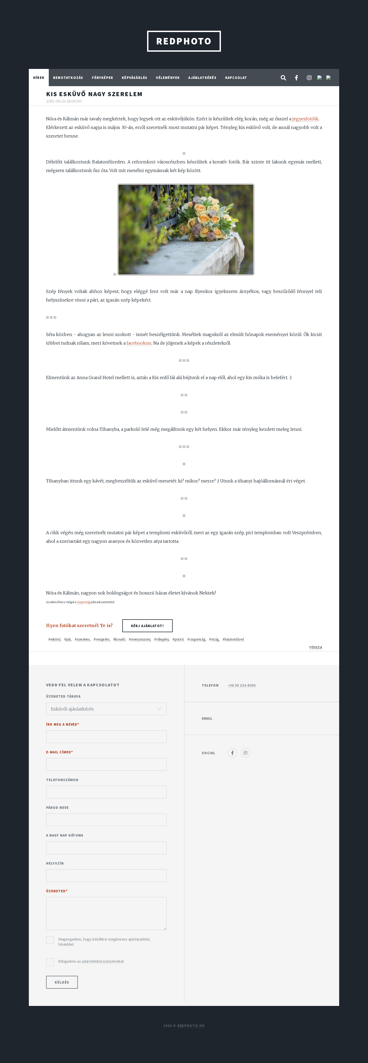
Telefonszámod (62, 780)
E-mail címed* (59, 752)
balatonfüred (234, 639)
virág (215, 639)
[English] (320, 78)
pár (68, 639)
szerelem (83, 639)
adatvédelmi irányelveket (103, 961)
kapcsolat (236, 77)
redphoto (184, 41)
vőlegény (162, 639)
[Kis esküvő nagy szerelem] (184, 153)
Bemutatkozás (68, 77)
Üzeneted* (57, 891)
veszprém (102, 639)
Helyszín (55, 863)
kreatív (120, 639)
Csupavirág (84, 602)
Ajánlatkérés (202, 77)
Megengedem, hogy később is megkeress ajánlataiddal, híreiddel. (104, 941)
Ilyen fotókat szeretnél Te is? (105, 625)
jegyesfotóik (305, 118)
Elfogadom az (91, 961)
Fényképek (102, 77)
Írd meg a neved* (62, 724)
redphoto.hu (191, 1025)
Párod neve (57, 807)
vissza (315, 647)
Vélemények (168, 77)
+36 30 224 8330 (242, 685)
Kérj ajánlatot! (147, 626)
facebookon (139, 343)
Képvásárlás (134, 77)
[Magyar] (328, 78)
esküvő (55, 639)
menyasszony (140, 639)
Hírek (38, 77)
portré (179, 639)
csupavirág (197, 639)
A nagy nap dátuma (64, 835)
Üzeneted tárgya (63, 696)
